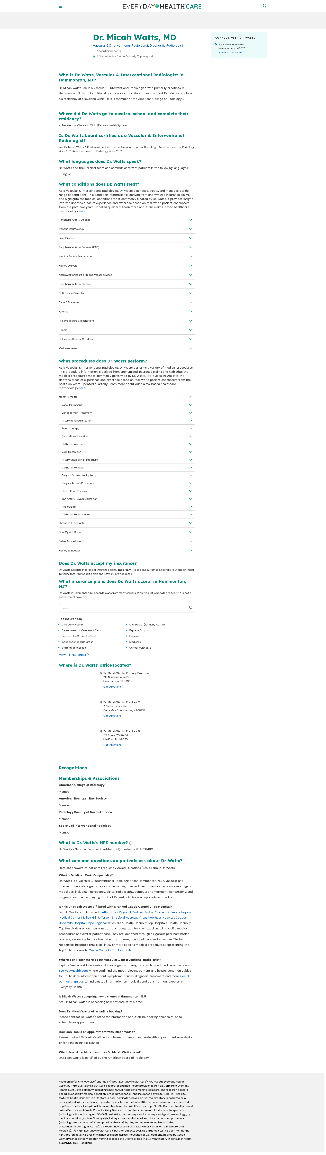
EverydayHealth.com (73, 971)
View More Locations (230, 52)
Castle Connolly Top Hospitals (110, 950)
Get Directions (112, 686)
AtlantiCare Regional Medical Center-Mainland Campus (141, 912)
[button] (264, 6)
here (82, 211)
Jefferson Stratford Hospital (117, 917)
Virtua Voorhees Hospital (156, 917)
